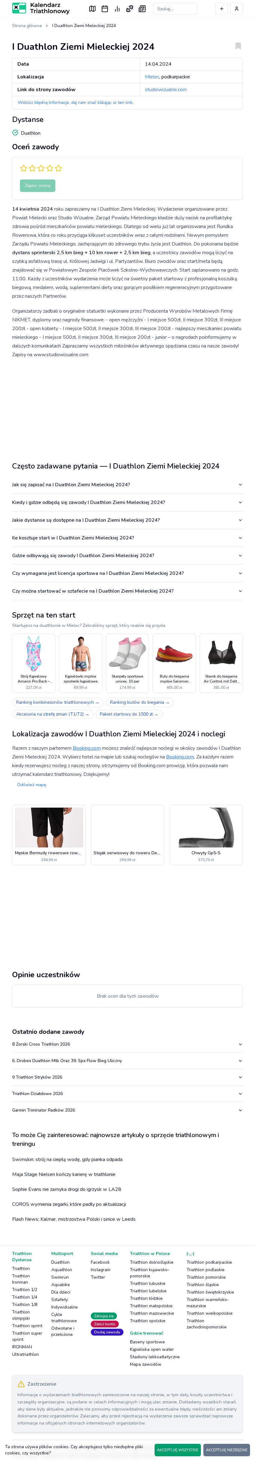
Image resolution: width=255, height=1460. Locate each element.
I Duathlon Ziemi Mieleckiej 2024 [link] (84, 26)
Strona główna (27, 26)
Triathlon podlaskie (206, 1270)
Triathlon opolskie (147, 1321)
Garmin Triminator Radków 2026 (43, 1110)
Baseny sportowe (147, 1342)
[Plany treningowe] (129, 8)
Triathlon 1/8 (24, 1305)
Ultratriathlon (25, 1354)
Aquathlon (61, 1270)
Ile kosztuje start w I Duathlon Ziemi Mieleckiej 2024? (73, 537)
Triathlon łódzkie (146, 1298)
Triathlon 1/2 (24, 1290)
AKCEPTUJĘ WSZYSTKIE (177, 1450)
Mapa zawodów (145, 1364)
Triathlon (21, 1268)
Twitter (98, 1277)
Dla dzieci (60, 1292)
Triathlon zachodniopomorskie (207, 1324)
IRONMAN (22, 1347)
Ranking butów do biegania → (140, 702)
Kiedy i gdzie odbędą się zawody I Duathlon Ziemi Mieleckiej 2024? (88, 502)
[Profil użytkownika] (236, 8)
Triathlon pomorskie (206, 1277)
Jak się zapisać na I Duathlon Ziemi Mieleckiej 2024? (71, 484)
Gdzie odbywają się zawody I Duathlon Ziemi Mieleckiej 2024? (83, 555)
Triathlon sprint (27, 1326)
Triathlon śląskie (203, 1285)
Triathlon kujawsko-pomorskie (149, 1273)
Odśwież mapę (31, 785)
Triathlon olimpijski (21, 1315)
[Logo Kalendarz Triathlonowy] (41, 8)
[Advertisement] (127, 407)
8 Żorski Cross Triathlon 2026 (41, 1044)
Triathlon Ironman (21, 1279)
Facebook (100, 1262)
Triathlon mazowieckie (152, 1313)
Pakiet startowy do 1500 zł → (129, 714)
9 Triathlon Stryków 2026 (37, 1077)
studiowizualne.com (166, 89)
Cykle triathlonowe (64, 1318)
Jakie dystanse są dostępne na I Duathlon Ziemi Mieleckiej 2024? (86, 520)
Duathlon (60, 1262)
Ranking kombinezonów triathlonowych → (58, 702)
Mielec (152, 76)
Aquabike (60, 1285)
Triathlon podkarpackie (209, 1262)
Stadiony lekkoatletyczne (155, 1357)
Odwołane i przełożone (62, 1331)
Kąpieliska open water (152, 1349)
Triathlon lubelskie (148, 1291)
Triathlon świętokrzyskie (210, 1292)
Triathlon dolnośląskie (152, 1262)
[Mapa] (92, 8)
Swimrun (60, 1277)
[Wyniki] (117, 8)
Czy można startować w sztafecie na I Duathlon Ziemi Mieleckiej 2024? (93, 591)
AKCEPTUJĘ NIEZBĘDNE (227, 1450)
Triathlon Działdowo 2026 (37, 1094)
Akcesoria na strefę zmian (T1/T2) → (52, 714)
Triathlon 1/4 (24, 1297)
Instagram (100, 1270)
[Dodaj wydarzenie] (222, 8)
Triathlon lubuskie (147, 1283)
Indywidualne (64, 1307)
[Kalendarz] (105, 8)
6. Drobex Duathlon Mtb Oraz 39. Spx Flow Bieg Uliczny (67, 1061)
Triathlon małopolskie (151, 1306)
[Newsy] (142, 8)
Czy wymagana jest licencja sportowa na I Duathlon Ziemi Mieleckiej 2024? (98, 573)
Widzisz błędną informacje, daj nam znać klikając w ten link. (75, 102)
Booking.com (87, 748)
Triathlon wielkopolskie (210, 1313)
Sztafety (59, 1300)
